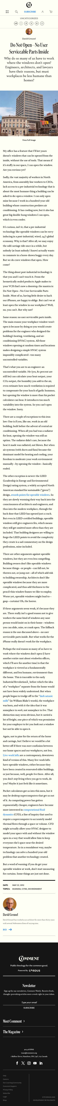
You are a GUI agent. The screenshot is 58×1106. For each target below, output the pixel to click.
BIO (5, 929)
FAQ (4, 1076)
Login (5, 1097)
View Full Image (29, 140)
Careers (6, 1079)
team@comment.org (29, 1053)
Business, (16, 889)
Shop (5, 1100)
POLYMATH (51, 1100)
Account (42, 11)
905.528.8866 (29, 1049)
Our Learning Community (12, 1083)
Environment (35, 889)
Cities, (25, 889)
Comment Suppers (10, 1086)
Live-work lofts (11, 755)
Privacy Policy (8, 1090)
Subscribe (30, 11)
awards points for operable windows (30, 494)
